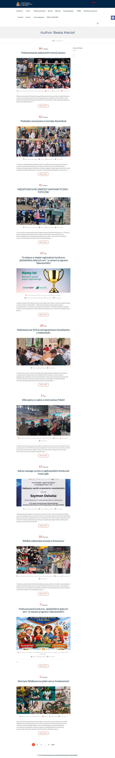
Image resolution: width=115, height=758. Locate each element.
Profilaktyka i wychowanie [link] (90, 11)
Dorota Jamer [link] (31, 716)
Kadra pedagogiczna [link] (39, 17)
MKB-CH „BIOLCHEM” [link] (52, 17)
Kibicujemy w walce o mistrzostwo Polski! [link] (43, 399)
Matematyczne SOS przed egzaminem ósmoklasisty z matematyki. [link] (43, 331)
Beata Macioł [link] (57, 91)
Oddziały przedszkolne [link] (39, 11)
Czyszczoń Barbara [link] (31, 295)
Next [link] (53, 744)
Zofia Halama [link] (57, 295)
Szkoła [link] (28, 11)
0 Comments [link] (66, 91)
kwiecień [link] (43, 467)
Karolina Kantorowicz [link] (32, 91)
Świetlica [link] (50, 11)
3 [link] (41, 744)
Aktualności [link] (19, 11)
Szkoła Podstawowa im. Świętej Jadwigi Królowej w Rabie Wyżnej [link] (59, 755)
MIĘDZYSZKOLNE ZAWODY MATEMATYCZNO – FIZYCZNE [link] (43, 190)
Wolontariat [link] (34, 298)
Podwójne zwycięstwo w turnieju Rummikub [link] (43, 121)
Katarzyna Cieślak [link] (41, 438)
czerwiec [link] (43, 49)
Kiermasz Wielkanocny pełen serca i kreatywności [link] (43, 681)
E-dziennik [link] (20, 17)
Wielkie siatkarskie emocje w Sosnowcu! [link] (43, 540)
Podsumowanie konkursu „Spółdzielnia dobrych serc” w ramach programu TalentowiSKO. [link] (43, 610)
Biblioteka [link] (58, 11)
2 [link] (37, 744)
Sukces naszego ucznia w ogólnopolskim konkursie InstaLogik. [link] (43, 472)
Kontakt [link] (28, 17)
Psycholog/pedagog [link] (68, 11)
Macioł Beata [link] (41, 91)
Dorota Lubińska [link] (22, 91)
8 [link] (48, 744)
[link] (113, 18)
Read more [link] (43, 106)
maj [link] (43, 253)
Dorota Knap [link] (28, 227)
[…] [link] (33, 101)
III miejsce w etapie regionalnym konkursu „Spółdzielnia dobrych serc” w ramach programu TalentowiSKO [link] (43, 260)
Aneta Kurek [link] (29, 652)
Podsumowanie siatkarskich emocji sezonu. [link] (43, 52)
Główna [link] (49, 91)
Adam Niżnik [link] (28, 159)
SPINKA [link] (79, 11)
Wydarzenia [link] (40, 298)
